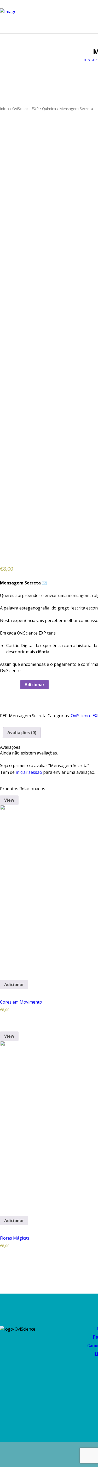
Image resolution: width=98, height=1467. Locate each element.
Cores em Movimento (21, 1002)
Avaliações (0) (21, 732)
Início (4, 108)
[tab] (22, 732)
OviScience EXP (25, 108)
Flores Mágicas (14, 1238)
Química (49, 108)
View (9, 800)
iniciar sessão (29, 772)
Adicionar (34, 684)
